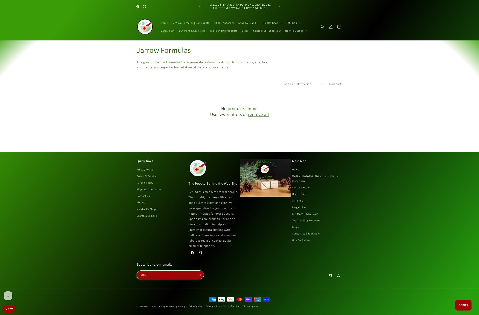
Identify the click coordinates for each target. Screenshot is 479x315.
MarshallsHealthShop (155, 306)
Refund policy (195, 306)
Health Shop (299, 194)
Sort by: (288, 84)
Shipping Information (150, 189)
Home (295, 169)
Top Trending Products (306, 220)
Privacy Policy (145, 169)
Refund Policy (145, 182)
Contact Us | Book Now (306, 233)
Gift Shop (297, 200)
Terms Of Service (146, 176)
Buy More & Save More (305, 214)
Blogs (295, 227)
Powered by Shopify (175, 306)
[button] (248, 23)
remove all (258, 114)
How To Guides (301, 240)
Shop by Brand (301, 187)
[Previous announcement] (200, 6)
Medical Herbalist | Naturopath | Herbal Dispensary (315, 179)
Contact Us (143, 196)
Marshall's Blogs (146, 209)
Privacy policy (213, 306)
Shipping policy (250, 306)
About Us (142, 202)
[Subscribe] (200, 274)
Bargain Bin (299, 207)
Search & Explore (147, 215)
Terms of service (231, 306)
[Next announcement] (279, 6)
